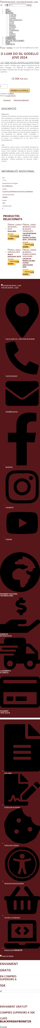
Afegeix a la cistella (19, 90)
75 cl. (3, 203)
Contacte (10, 44)
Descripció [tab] (7, 100)
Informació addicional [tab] (21, 100)
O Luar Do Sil (10, 96)
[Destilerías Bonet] (19, 2)
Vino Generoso (15, 20)
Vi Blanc (10, 48)
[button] (20, 1027)
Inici (3, 48)
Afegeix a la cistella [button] (13, 237)
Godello (4, 197)
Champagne (14, 30)
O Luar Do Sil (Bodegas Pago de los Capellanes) (17, 191)
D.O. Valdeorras (7, 186)
